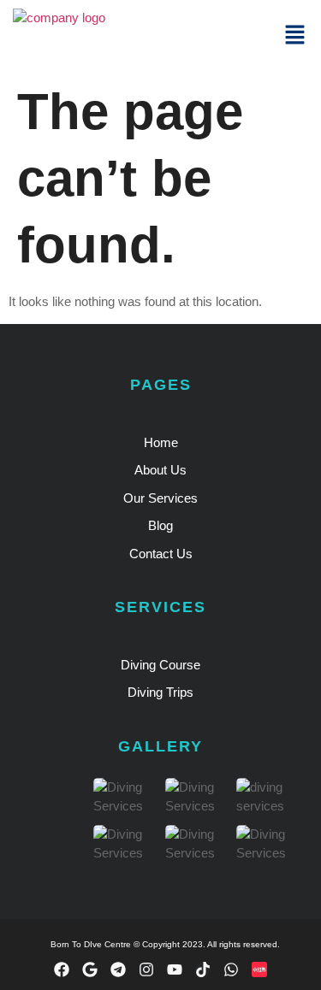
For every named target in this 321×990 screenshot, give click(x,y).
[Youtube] (174, 969)
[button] (295, 36)
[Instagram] (146, 969)
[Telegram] (118, 969)
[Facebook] (61, 969)
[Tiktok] (203, 969)
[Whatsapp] (231, 969)
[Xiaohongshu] (259, 969)
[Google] (90, 969)
